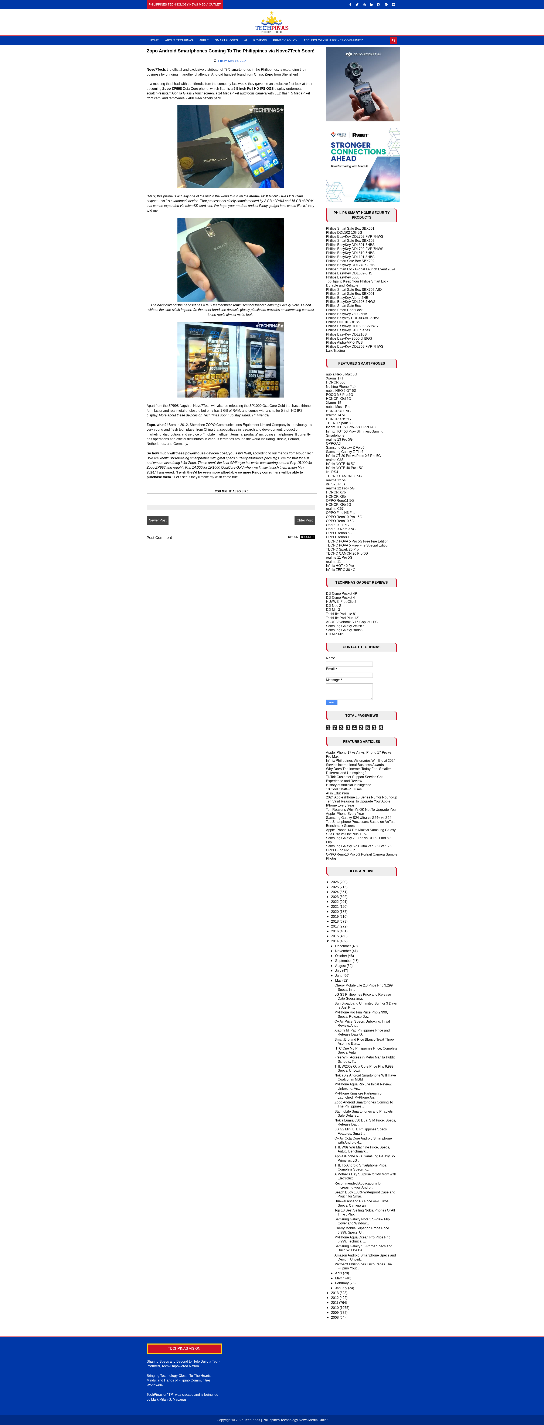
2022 (335, 902)
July (338, 970)
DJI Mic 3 (333, 609)
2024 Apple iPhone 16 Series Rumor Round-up (361, 797)
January (341, 1288)
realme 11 (333, 562)
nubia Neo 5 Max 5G (341, 374)
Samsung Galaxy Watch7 (345, 626)
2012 (335, 1298)
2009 (335, 1312)
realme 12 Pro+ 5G (340, 488)
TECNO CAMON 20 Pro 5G (347, 553)
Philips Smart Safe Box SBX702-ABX (354, 289)
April (339, 1273)
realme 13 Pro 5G (339, 439)
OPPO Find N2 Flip (340, 850)
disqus (293, 536)
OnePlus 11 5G (337, 525)
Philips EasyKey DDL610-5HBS (350, 253)
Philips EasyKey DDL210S (346, 334)
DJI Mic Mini (335, 634)
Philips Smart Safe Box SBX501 (350, 228)
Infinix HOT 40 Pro (340, 566)
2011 (335, 1302)
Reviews (260, 40)
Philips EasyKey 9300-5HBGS (349, 338)
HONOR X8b (336, 496)
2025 (335, 887)
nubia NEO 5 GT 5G (341, 390)
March (340, 1278)
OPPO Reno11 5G (340, 500)
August (341, 966)
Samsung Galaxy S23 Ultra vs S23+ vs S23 (358, 846)
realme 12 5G (336, 480)
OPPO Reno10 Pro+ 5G (344, 517)
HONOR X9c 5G (338, 419)
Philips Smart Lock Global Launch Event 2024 (360, 269)
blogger (307, 536)
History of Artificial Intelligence (348, 785)
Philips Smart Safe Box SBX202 (350, 261)
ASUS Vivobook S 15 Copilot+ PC (352, 622)
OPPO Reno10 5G (340, 521)
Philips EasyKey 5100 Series (348, 330)
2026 (335, 882)
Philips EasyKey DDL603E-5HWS (352, 326)
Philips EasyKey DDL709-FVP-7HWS (354, 346)
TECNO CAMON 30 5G (344, 476)
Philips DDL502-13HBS (344, 232)
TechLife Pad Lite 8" (341, 614)
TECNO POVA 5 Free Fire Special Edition (357, 545)
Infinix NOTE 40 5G (340, 464)
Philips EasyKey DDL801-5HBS (350, 245)
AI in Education (337, 793)
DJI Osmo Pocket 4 (340, 597)
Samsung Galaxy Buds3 (344, 630)
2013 (335, 1293)
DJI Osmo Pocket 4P (341, 593)
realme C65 (335, 460)
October (341, 956)
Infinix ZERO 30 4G (340, 570)
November (343, 951)
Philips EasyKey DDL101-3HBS (350, 257)
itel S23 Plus (335, 484)
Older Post (305, 520)
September (344, 961)
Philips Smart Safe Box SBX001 (350, 293)
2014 (335, 941)
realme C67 (335, 508)
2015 (335, 936)
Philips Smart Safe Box (343, 306)
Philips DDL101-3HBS (343, 322)
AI (245, 40)
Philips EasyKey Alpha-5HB (347, 297)
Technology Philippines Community (333, 40)
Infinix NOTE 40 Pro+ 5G (344, 468)
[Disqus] (231, 598)
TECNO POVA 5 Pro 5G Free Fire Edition (357, 541)
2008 (335, 1317)
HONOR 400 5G (338, 411)
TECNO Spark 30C (340, 423)
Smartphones (226, 40)
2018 (335, 921)
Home (154, 40)
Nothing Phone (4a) (341, 386)
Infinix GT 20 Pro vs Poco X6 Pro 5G (353, 456)
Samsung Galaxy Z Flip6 (344, 452)
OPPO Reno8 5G (339, 533)
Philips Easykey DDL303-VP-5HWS (353, 318)
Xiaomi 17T (334, 378)
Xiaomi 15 (333, 403)
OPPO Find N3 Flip (340, 512)
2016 (335, 931)
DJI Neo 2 (333, 605)
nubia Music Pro (338, 407)
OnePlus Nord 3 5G (341, 529)
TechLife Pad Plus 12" (342, 618)
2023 (335, 897)
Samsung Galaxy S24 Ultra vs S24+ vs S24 (358, 817)
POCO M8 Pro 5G (339, 394)
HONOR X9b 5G (338, 504)
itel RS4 (332, 472)
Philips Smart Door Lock (344, 310)
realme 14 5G (336, 415)
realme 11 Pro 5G (339, 557)
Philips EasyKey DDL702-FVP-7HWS (354, 236)
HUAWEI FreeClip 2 (341, 601)
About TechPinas (179, 40)
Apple (204, 40)
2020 (335, 911)
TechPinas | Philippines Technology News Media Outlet (285, 1420)
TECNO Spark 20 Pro (342, 549)
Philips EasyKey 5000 (342, 277)
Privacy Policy (285, 40)
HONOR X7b (336, 492)
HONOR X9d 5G (338, 399)
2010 (335, 1308)
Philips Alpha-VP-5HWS (344, 342)
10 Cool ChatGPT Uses (344, 789)
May (338, 980)
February (342, 1283)
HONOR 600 (335, 382)
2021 (335, 906)
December (343, 946)
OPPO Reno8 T (338, 537)
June (339, 975)
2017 (335, 926)
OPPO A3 (333, 443)
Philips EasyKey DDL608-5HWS (350, 302)
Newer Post (157, 520)
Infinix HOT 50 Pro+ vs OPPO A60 (351, 427)
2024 (335, 892)
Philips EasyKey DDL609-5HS (349, 273)
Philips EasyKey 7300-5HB (346, 314)
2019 (335, 916)
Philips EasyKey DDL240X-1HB (350, 265)
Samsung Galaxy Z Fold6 (345, 447)
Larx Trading (335, 350)
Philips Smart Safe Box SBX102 (350, 240)
